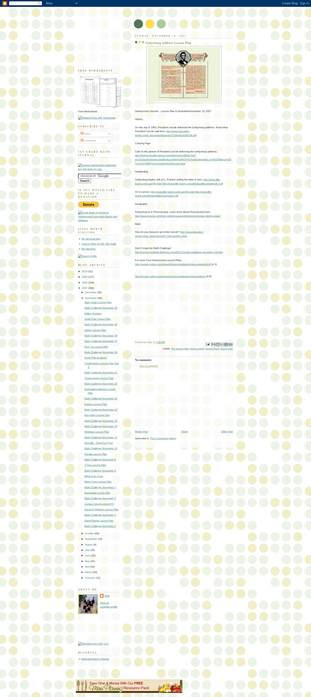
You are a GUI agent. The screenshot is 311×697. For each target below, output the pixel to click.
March (89, 572)
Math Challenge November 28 (100, 335)
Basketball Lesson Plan (97, 492)
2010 (85, 271)
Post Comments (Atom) (163, 438)
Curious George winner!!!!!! (99, 504)
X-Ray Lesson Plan (95, 465)
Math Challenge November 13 (100, 437)
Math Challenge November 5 (100, 515)
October (90, 533)
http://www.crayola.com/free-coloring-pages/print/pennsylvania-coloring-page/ (177, 216)
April (87, 566)
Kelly (107, 595)
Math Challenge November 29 (100, 324)
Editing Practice (93, 313)
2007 (85, 288)
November (91, 298)
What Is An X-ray (93, 476)
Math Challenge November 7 (100, 487)
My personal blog (91, 238)
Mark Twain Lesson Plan (98, 302)
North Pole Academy (95, 357)
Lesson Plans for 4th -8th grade (99, 243)
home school (197, 348)
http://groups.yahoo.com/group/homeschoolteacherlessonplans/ (170, 276)
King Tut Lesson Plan (96, 346)
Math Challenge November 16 (100, 409)
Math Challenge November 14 (100, 426)
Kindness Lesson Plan (96, 431)
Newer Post (141, 431)
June (88, 555)
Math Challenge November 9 (100, 459)
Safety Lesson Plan (95, 330)
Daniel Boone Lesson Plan (98, 520)
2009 (85, 276)
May (87, 561)
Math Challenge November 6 (100, 498)
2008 (85, 282)
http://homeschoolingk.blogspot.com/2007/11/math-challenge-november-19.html (178, 252)
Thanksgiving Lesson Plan (99, 378)
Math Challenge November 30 (100, 307)
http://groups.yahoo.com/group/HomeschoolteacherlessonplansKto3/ (173, 264)
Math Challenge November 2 (100, 526)
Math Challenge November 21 (100, 372)
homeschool (212, 348)
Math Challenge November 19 (100, 398)
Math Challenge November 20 (100, 383)
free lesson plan (180, 348)
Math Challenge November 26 (100, 352)
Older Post (227, 431)
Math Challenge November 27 (100, 341)
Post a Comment (149, 366)
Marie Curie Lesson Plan (98, 481)
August (89, 544)
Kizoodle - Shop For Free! (98, 443)
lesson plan (226, 348)
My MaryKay (89, 248)
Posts (86, 133)
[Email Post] (207, 343)
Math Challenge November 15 (100, 420)
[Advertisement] (169, 398)
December (91, 292)
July (87, 550)
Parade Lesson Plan (95, 454)
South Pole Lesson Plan (97, 319)
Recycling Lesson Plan (97, 415)
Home (184, 431)
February (90, 577)
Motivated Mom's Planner (95, 659)
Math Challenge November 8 (100, 470)
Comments (89, 140)
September (91, 539)
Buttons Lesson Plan (95, 404)
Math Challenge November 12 (100, 448)
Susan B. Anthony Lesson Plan (101, 509)
